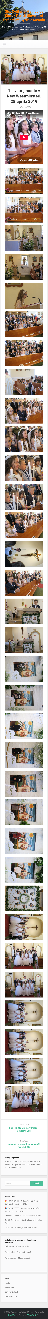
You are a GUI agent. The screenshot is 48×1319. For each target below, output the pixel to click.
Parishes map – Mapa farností (17, 1258)
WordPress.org (11, 1296)
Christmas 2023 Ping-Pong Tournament (21, 1227)
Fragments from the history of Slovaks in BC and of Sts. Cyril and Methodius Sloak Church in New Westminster (23, 1164)
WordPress (12, 1315)
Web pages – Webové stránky (17, 1246)
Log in (7, 1283)
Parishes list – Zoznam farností (18, 1252)
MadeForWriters (33, 1315)
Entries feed (9, 1287)
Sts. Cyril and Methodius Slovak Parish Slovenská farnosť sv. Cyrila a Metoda (24, 15)
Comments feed (11, 1292)
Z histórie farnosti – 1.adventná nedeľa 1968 (23, 1216)
